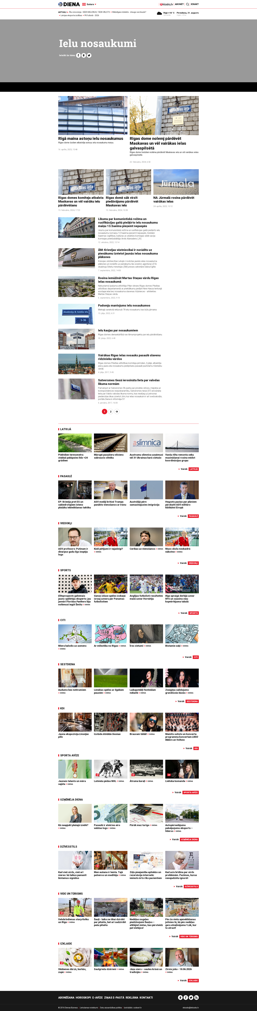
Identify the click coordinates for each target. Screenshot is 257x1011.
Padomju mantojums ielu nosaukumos (124, 305)
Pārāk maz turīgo (143, 825)
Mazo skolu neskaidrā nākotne (177, 550)
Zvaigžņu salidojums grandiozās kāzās (179, 691)
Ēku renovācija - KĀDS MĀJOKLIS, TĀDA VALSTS (89, 12)
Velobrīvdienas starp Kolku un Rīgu (73, 921)
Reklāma (132, 997)
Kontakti (146, 997)
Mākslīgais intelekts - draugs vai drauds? (129, 12)
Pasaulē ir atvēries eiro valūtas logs (107, 826)
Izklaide (66, 943)
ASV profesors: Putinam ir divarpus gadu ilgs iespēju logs (73, 551)
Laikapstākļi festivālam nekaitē (143, 691)
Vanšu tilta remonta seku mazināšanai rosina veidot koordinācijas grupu (180, 457)
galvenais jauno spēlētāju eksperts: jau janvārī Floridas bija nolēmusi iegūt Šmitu (74, 600)
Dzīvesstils (68, 846)
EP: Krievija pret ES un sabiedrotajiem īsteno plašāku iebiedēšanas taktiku (74, 504)
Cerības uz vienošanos (146, 548)
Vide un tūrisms (71, 893)
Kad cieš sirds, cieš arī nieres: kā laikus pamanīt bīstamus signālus (72, 875)
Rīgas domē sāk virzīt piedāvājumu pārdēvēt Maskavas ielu (122, 201)
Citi (62, 620)
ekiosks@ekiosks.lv (191, 1008)
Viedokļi (66, 523)
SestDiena (67, 664)
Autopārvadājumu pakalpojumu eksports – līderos (179, 828)
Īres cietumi (140, 645)
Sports (65, 570)
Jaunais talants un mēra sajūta (72, 782)
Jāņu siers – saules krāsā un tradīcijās (146, 970)
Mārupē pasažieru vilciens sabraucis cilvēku (109, 456)
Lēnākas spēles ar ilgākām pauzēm (109, 691)
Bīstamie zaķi (176, 645)
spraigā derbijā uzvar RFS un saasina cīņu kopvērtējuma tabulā (179, 598)
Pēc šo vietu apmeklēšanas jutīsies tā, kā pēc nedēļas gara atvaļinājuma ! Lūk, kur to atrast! (180, 923)
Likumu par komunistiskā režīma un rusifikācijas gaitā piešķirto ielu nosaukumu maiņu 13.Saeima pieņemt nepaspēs (128, 222)
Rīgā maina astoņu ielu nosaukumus (90, 138)
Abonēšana (66, 997)
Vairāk (184, 469)
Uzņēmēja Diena (71, 799)
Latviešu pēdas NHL (109, 781)
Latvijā (65, 429)
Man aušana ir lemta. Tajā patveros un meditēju (110, 874)
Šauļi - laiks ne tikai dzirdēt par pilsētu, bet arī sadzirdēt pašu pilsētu (110, 922)
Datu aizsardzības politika (111, 1008)
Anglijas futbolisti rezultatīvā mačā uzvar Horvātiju (146, 597)
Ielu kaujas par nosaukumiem (118, 330)
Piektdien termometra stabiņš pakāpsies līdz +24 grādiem (73, 457)
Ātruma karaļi (141, 781)
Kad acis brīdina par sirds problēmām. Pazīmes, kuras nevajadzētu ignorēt (181, 875)
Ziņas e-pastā (114, 997)
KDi (62, 708)
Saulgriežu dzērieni (109, 969)
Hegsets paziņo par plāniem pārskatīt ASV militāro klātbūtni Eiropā (181, 504)
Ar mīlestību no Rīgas (110, 645)
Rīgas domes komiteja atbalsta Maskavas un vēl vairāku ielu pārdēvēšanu (80, 201)
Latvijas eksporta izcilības (71, 15)
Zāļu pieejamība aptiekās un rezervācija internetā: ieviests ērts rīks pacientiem (146, 875)
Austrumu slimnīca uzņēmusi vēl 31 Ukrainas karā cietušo (146, 456)
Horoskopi (83, 997)
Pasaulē (66, 476)
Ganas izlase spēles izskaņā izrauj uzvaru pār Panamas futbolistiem (110, 598)
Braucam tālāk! (142, 734)
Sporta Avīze (69, 755)
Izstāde (107, 734)
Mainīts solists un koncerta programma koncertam (181, 737)
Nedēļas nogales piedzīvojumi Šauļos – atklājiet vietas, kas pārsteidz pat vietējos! (146, 923)
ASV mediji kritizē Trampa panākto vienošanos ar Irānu (110, 503)
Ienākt (195, 4)
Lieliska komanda (179, 781)
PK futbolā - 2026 (91, 15)
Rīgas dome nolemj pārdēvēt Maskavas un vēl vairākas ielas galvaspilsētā (158, 143)
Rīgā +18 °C (169, 13)
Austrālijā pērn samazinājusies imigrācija (144, 503)
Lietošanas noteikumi (89, 1008)
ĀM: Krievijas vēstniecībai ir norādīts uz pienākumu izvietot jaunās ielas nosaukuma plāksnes (128, 253)
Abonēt (179, 4)
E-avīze (97, 997)
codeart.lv (137, 1008)
